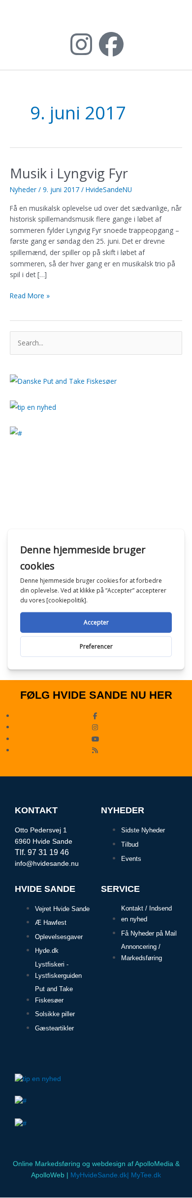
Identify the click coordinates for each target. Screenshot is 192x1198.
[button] (172, 21)
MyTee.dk (146, 1175)
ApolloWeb (47, 1175)
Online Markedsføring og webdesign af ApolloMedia (93, 1164)
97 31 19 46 (48, 852)
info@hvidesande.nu (47, 863)
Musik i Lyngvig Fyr (69, 173)
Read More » (30, 295)
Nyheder (23, 189)
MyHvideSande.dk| (99, 1175)
